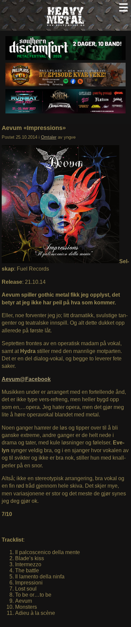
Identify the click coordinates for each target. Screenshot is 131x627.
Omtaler (48, 137)
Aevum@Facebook (26, 379)
